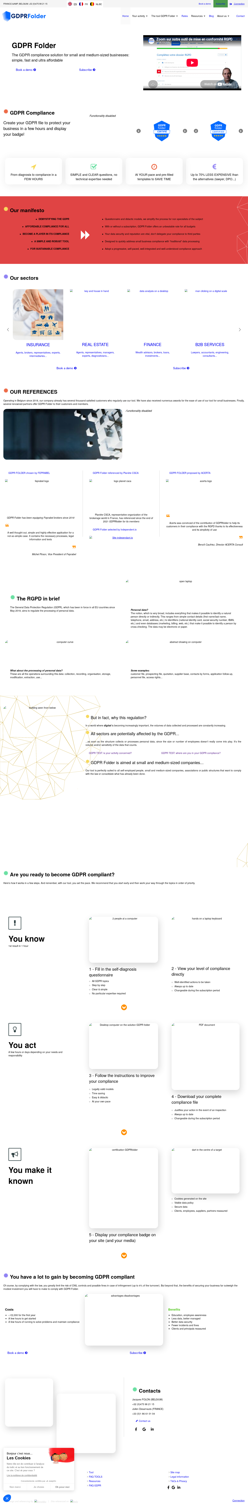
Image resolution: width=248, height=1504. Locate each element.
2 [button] (126, 370)
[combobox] (72, 4)
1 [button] (123, 370)
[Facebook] (136, 1429)
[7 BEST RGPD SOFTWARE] (121, 541)
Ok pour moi (62, 1487)
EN (75, 4)
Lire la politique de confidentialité (22, 1475)
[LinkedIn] (152, 1429)
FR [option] (86, 4)
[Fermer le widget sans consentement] (7, 1498)
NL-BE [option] (99, 4)
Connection (238, 1500)
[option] (162, 131)
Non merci (15, 1487)
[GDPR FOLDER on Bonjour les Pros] (76, 1501)
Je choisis (39, 1487)
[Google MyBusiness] (144, 1429)
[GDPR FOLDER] (24, 21)
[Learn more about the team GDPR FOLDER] (60, 1416)
